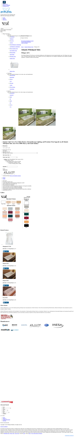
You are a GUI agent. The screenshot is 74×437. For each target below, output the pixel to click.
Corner (11, 85)
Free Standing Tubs (13, 50)
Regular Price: (5, 149)
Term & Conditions (4, 426)
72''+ (11, 106)
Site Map (4, 420)
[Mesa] (57, 327)
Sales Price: (5, 151)
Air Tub (11, 42)
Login (4, 17)
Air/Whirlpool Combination (15, 46)
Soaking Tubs (12, 58)
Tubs (24, 433)
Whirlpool (11, 38)
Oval (11, 81)
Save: (4, 150)
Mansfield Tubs (7, 433)
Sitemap (4, 18)
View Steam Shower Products (36, 433)
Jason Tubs (17, 433)
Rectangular (12, 77)
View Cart (5, 19)
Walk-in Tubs (12, 71)
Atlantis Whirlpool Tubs (28, 46)
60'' (10, 99)
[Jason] (24, 326)
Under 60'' (12, 95)
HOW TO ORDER (6, 5)
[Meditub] (5, 331)
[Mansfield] (5, 326)
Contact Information (6, 419)
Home (22, 46)
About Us (4, 418)
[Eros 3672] (9, 295)
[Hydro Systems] (46, 326)
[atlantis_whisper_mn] (9, 139)
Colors (4, 178)
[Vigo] (14, 331)
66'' (10, 102)
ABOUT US (5, 4)
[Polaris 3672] (9, 261)
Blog (30, 433)
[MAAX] (14, 326)
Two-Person (12, 89)
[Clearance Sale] (6, 402)
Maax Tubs (12, 433)
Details (4, 177)
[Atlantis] (35, 327)
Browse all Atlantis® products (15, 175)
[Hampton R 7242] (9, 244)
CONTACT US (6, 6)
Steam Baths (12, 54)
